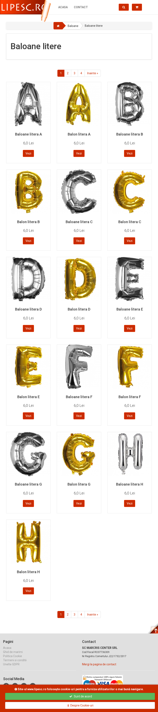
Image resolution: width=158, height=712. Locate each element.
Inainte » (92, 73)
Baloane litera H (129, 484)
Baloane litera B (129, 134)
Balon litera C (129, 222)
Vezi (28, 153)
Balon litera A (79, 134)
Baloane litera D (28, 309)
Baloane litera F (79, 397)
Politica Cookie (12, 656)
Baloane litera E (129, 309)
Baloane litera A (28, 134)
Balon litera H (28, 572)
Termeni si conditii (15, 660)
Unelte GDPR (11, 664)
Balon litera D (79, 309)
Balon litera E (28, 397)
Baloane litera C (79, 222)
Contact (81, 7)
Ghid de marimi (13, 652)
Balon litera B (28, 222)
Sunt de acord (82, 696)
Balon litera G (79, 484)
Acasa (63, 7)
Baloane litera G (28, 484)
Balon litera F (129, 397)
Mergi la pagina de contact (99, 664)
